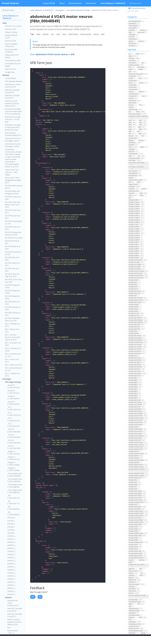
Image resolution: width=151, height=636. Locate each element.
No (40, 597)
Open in (52, 54)
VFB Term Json (132, 11)
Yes (32, 597)
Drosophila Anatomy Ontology (78, 10)
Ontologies (59, 10)
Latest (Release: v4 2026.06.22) (41, 10)
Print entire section (138, 8)
